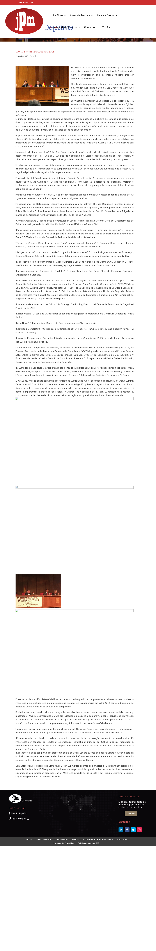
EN (108, 27)
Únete (131, 813)
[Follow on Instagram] (139, 829)
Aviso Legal (122, 839)
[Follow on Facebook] (127, 829)
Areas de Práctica (80, 15)
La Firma (58, 15)
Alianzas (75, 839)
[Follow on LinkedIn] (121, 829)
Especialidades (61, 839)
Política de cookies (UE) (88, 843)
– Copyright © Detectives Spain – (98, 839)
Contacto (89, 27)
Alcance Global (105, 15)
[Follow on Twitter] (133, 829)
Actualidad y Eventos (65, 27)
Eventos (34, 56)
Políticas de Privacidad (63, 843)
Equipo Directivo (43, 839)
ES (103, 27)
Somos (29, 839)
